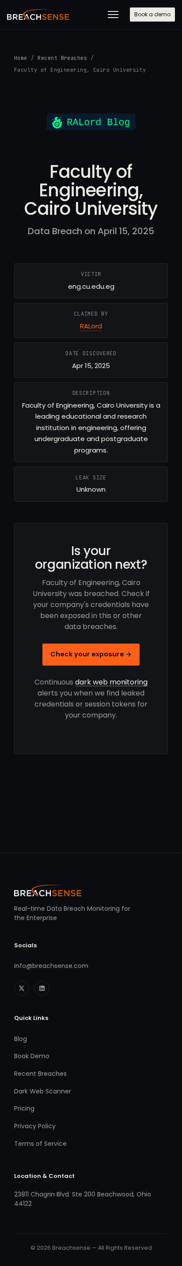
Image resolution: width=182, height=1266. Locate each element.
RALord (91, 326)
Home (20, 58)
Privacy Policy (35, 1126)
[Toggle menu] (113, 14)
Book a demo (152, 14)
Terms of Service (40, 1143)
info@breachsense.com (51, 965)
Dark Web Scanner (42, 1091)
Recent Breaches (62, 58)
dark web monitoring (111, 682)
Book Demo (31, 1056)
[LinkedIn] (41, 988)
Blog (20, 1038)
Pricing (24, 1108)
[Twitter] (21, 988)
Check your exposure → (91, 654)
